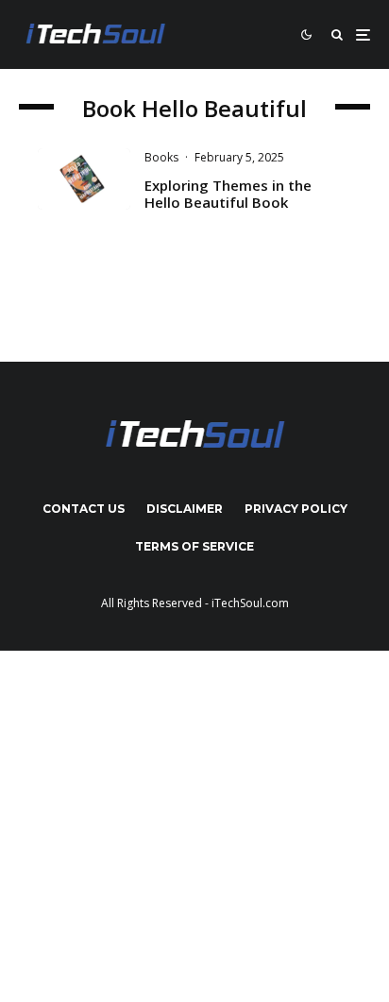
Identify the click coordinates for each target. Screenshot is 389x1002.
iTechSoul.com (250, 603)
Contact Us (83, 508)
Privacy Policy (296, 508)
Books (161, 157)
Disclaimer (184, 508)
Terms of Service (194, 546)
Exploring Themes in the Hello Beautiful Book (228, 194)
